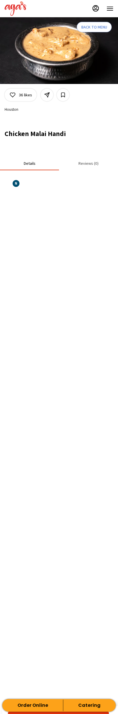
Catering (89, 705)
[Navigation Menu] (110, 9)
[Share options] (47, 95)
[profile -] (95, 8)
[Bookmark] (63, 95)
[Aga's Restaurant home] (30, 8)
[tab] (29, 163)
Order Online (32, 705)
